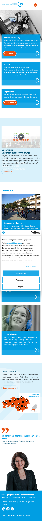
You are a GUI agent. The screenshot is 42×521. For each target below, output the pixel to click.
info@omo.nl (32, 497)
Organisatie (30, 502)
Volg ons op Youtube (3, 509)
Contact (6, 171)
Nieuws (21, 502)
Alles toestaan (21, 273)
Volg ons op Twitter (12, 509)
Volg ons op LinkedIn (8, 509)
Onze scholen (8, 388)
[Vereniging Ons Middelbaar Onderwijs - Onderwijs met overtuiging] (15, 5)
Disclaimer (11, 515)
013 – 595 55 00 (14, 497)
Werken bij (12, 502)
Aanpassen (20, 280)
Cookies (27, 515)
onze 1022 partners (14, 243)
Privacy (19, 515)
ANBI (3, 515)
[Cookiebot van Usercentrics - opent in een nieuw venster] (31, 232)
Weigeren (21, 287)
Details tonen (31, 267)
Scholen (4, 502)
